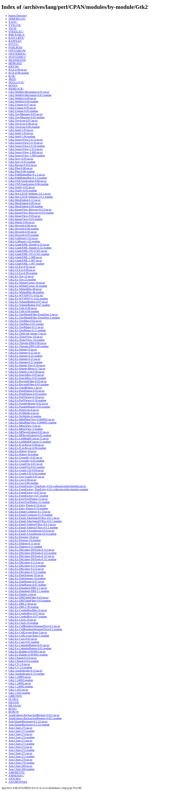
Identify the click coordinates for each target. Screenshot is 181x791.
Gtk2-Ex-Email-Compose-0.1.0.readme (30, 514)
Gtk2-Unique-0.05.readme (23, 111)
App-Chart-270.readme (21, 762)
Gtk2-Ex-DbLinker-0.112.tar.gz (26, 568)
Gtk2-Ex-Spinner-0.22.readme (25, 355)
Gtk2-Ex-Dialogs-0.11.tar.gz (24, 543)
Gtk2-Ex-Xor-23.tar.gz (21, 276)
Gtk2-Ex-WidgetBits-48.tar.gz (25, 289)
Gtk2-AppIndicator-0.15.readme (26, 673)
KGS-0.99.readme (18, 72)
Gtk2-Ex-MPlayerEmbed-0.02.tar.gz (28, 432)
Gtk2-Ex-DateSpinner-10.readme (27, 578)
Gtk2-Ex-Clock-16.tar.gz (22, 619)
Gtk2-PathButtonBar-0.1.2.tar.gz (26, 174)
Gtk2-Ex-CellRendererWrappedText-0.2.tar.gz (34, 626)
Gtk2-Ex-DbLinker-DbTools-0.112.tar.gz (31, 549)
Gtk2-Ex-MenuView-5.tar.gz (24, 425)
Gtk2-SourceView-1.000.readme (26, 155)
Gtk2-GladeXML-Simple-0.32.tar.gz (28, 244)
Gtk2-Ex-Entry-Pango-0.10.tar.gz (27, 505)
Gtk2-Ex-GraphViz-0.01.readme (26, 467)
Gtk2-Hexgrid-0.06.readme (23, 228)
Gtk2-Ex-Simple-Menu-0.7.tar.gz (26, 368)
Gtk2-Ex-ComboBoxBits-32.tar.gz (27, 610)
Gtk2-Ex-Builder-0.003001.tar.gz (27, 651)
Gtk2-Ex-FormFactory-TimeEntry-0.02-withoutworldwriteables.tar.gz (47, 486)
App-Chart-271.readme (21, 756)
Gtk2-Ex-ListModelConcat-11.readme (29, 441)
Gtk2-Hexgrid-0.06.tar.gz (22, 225)
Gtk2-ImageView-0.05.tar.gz (24, 215)
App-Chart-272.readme (21, 750)
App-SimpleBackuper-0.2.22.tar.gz (28, 721)
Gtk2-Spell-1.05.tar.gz (20, 130)
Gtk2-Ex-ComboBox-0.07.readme (27, 616)
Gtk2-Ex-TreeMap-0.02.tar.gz (25, 320)
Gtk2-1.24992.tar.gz (19, 683)
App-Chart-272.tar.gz (20, 746)
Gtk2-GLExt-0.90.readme (22, 273)
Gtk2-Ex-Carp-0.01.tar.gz (22, 638)
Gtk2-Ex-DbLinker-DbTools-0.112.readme (32, 552)
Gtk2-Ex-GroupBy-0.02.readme (26, 460)
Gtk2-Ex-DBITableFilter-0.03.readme (29, 600)
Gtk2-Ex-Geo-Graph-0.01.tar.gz (26, 476)
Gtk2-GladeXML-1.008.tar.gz (25, 257)
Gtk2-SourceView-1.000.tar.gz (25, 152)
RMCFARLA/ (16, 34)
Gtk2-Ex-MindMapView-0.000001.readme (32, 422)
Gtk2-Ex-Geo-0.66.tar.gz (22, 479)
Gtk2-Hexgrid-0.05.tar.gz (22, 231)
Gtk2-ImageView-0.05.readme (25, 219)
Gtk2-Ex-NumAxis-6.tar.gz (23, 409)
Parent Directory (17, 15)
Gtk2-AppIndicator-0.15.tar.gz (25, 670)
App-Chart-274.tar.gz (20, 734)
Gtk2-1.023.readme (19, 692)
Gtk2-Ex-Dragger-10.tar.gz (23, 537)
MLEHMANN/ (17, 60)
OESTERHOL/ (17, 53)
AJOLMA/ (14, 778)
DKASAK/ (14, 705)
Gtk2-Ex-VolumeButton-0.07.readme (29, 304)
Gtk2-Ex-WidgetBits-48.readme (26, 292)
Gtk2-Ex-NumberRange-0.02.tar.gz (28, 403)
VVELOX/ (14, 25)
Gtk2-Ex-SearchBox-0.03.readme (27, 378)
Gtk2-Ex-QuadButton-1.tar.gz (25, 387)
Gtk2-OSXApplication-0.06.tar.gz (27, 180)
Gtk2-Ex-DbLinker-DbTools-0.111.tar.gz (31, 556)
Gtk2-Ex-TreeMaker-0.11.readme (27, 330)
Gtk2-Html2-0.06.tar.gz (21, 222)
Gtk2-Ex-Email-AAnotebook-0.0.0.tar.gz (31, 530)
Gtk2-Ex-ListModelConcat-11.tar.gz (28, 438)
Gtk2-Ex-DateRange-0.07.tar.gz (26, 581)
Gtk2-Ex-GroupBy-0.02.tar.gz (25, 457)
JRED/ (12, 79)
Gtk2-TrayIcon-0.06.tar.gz (23, 123)
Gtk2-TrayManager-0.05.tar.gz (25, 114)
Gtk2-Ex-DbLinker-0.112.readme (27, 572)
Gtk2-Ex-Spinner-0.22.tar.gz (24, 352)
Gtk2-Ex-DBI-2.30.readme (23, 607)
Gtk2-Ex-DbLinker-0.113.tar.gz (26, 562)
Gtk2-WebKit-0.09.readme (23, 101)
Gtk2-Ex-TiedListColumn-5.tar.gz (27, 333)
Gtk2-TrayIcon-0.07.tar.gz (23, 120)
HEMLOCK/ (16, 88)
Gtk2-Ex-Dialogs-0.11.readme (25, 546)
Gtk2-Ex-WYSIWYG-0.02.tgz (25, 295)
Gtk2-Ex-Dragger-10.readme (24, 540)
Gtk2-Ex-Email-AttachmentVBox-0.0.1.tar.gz (34, 518)
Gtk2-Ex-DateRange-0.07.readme (27, 584)
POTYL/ (13, 44)
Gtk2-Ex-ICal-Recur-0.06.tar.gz (26, 444)
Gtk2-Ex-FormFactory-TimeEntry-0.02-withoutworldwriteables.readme (48, 489)
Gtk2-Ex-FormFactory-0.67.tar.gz (27, 492)
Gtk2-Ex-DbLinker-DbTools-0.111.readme (32, 559)
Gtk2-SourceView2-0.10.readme (26, 145)
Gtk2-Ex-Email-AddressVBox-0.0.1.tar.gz (32, 524)
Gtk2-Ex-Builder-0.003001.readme (28, 654)
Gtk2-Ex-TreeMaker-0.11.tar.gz (26, 327)
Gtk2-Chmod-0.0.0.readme (23, 661)
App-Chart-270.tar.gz (20, 759)
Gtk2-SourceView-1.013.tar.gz (25, 149)
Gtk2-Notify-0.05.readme (22, 190)
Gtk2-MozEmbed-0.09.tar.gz (24, 203)
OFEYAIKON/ (17, 50)
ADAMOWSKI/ (17, 781)
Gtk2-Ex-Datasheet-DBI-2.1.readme (28, 591)
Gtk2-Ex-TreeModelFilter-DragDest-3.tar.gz (33, 314)
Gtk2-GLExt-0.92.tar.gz (21, 266)
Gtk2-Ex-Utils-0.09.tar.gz (22, 308)
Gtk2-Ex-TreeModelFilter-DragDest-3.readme (34, 317)
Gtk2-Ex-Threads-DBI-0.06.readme (28, 346)
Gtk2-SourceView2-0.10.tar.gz (25, 142)
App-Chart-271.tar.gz (20, 753)
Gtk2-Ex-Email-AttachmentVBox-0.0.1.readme (35, 521)
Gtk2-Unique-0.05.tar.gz (22, 107)
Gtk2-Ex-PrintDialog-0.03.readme (27, 394)
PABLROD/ (15, 47)
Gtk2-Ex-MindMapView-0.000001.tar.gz (31, 419)
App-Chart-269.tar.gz (20, 766)
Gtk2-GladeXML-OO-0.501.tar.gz (27, 250)
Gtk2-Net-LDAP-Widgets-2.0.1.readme (30, 196)
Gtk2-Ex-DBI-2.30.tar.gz (22, 603)
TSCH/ (12, 28)
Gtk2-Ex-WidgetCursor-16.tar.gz (26, 282)
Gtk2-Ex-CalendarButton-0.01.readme (29, 648)
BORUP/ (13, 711)
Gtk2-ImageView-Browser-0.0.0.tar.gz (30, 209)
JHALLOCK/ (16, 82)
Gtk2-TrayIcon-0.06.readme (24, 126)
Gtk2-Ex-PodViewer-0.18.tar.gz (26, 397)
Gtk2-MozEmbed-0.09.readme (25, 206)
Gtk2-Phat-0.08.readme (21, 171)
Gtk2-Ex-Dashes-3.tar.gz (22, 594)
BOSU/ (12, 708)
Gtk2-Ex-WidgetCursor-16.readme (27, 285)
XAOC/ (12, 21)
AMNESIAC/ (16, 775)
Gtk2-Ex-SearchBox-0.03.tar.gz (26, 374)
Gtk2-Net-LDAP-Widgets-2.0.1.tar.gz (29, 193)
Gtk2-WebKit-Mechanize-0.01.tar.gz (28, 91)
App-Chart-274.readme (21, 737)
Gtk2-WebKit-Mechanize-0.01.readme (29, 95)
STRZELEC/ (16, 31)
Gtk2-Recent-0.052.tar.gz (22, 165)
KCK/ (11, 76)
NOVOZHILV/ (17, 56)
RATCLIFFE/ (16, 37)
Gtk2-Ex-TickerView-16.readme (26, 339)
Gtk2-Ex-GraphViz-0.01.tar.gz (25, 463)
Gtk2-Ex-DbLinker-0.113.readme (27, 565)
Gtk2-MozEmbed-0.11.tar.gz (24, 200)
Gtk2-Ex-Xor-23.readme (22, 279)
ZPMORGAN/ (16, 18)
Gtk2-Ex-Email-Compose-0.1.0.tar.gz (29, 511)
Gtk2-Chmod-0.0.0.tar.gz (22, 657)
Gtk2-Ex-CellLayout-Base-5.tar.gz (27, 632)
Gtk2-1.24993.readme (20, 680)
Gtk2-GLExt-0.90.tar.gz (21, 269)
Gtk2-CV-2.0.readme (20, 667)
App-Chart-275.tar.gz (20, 727)
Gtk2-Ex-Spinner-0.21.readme (25, 362)
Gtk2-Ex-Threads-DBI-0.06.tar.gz (27, 343)
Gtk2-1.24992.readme (20, 686)
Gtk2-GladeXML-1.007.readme (26, 263)
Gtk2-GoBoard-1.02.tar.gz (23, 238)
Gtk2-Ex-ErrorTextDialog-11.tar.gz (28, 498)
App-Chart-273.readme (21, 743)
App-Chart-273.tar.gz (20, 740)
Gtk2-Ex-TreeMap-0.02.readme (26, 324)
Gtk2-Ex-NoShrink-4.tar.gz (23, 413)
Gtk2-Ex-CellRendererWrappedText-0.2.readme (35, 629)
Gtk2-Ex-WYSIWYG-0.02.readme (28, 298)
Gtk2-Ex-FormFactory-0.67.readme (28, 495)
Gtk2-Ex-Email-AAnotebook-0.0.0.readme (32, 533)
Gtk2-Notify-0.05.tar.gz (21, 187)
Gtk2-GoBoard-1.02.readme (24, 241)
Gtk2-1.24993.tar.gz (19, 676)
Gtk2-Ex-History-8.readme (23, 454)
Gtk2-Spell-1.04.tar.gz (20, 133)
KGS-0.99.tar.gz (17, 69)
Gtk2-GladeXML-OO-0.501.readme (28, 254)
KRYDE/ (13, 66)
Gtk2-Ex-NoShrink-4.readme (24, 416)
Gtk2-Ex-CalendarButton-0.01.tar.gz (28, 645)
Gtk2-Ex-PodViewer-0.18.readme (27, 400)
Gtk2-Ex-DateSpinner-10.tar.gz (25, 575)
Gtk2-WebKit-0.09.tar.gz (22, 98)
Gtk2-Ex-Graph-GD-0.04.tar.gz (26, 470)
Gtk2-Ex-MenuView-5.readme (25, 428)
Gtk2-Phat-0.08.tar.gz (20, 168)
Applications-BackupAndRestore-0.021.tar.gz (34, 715)
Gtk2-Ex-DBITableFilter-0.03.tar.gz (28, 597)
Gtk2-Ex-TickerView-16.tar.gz (25, 336)
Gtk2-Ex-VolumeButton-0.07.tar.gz (28, 301)
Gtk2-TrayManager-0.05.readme (26, 117)
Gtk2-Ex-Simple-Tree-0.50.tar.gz (26, 365)
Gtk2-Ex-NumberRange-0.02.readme (29, 406)
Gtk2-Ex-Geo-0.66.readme (23, 483)
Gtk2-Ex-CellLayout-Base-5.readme (28, 635)
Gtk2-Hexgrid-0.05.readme (23, 235)
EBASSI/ (13, 702)
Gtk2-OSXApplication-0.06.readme (28, 184)
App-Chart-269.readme (21, 769)
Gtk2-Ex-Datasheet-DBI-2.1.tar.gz (27, 587)
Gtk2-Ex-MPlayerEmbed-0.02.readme (29, 435)
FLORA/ (13, 699)
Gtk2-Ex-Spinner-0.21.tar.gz (24, 359)
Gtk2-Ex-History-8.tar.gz (22, 451)
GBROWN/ (15, 696)
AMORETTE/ (16, 772)
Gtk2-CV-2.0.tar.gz (19, 664)
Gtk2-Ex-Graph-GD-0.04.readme (27, 473)
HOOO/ (13, 85)
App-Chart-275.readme (21, 731)
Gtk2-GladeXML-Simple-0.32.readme (29, 247)
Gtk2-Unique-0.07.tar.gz (22, 104)
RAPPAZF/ (15, 41)
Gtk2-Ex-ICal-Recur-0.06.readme (27, 448)
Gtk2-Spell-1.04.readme (21, 136)
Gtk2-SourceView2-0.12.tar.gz (25, 139)
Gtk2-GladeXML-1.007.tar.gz (25, 260)
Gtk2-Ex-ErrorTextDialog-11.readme (29, 502)
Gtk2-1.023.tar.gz (18, 689)
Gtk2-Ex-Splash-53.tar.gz (22, 349)
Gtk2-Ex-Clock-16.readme (23, 622)
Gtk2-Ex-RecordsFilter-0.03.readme (28, 384)
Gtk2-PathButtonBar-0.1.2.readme (27, 177)
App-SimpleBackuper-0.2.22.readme (29, 724)
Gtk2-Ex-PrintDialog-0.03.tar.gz (26, 390)
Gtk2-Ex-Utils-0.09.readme (23, 311)
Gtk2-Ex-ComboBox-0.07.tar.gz (26, 613)
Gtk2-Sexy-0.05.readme (21, 161)
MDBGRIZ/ (15, 63)
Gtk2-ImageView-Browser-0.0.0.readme (31, 212)
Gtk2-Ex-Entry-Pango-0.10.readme (28, 508)
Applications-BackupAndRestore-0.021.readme (35, 718)
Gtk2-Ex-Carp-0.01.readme (23, 642)
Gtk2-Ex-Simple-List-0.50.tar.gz (26, 371)
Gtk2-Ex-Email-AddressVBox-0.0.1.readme (33, 527)
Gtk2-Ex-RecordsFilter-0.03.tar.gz (27, 381)
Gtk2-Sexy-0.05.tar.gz (20, 158)
